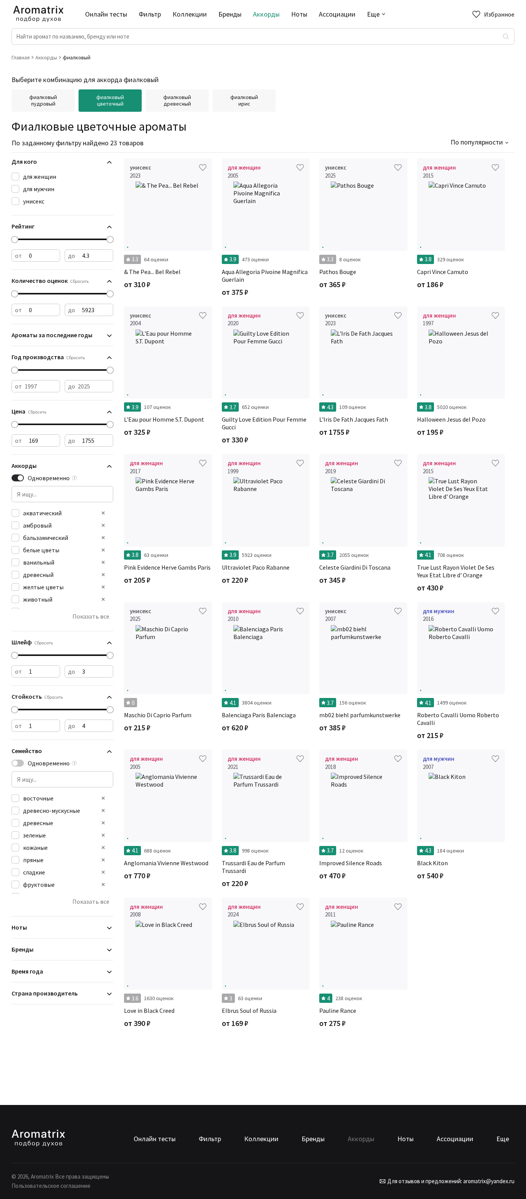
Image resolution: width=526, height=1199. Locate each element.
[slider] (14, 239)
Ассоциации (337, 14)
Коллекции (190, 14)
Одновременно (49, 477)
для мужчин (38, 189)
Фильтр (150, 14)
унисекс (33, 201)
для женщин (39, 176)
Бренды (229, 14)
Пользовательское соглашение (51, 1185)
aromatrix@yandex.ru (488, 1181)
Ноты (299, 14)
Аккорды (266, 14)
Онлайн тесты (106, 14)
